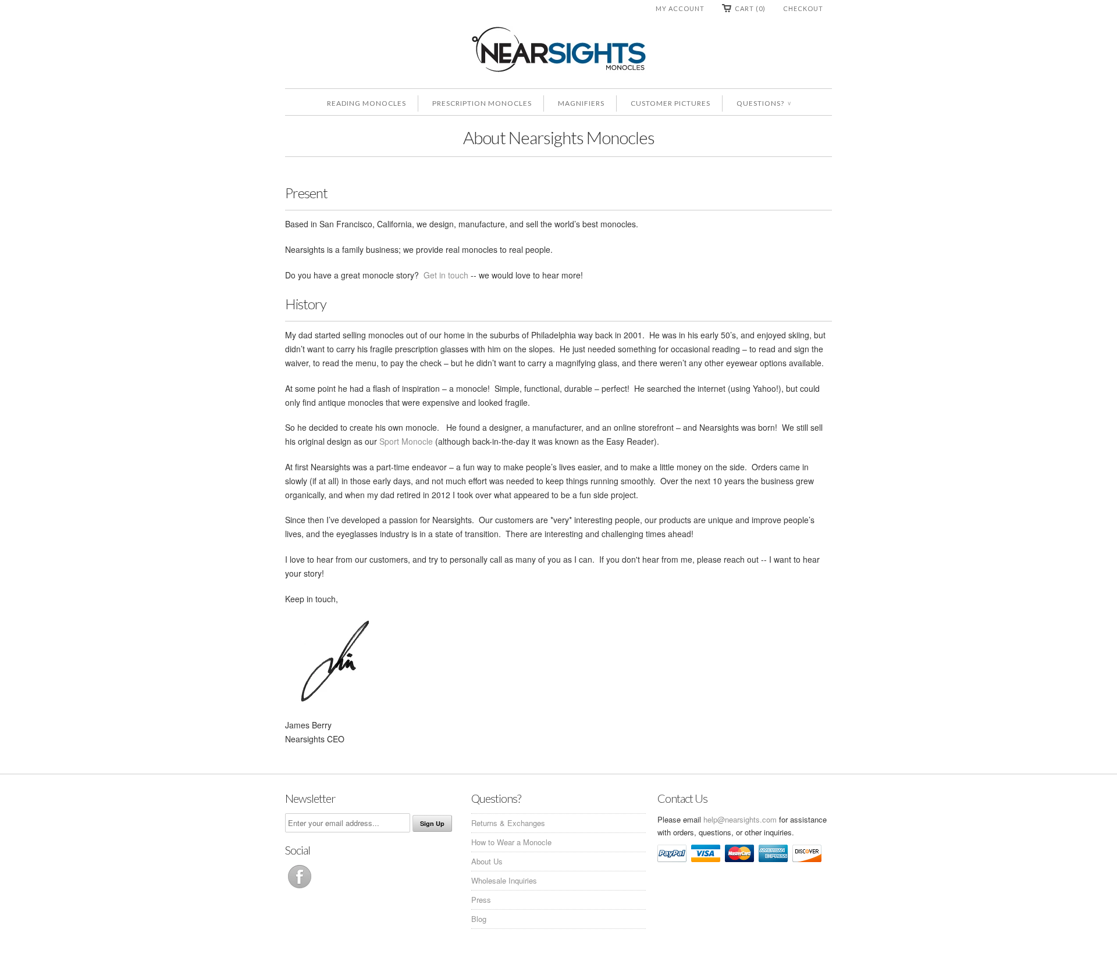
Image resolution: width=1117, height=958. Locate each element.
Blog (478, 918)
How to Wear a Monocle (511, 842)
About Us (487, 861)
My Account (680, 8)
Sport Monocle (406, 441)
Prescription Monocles (482, 103)
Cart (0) (750, 8)
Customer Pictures (670, 103)
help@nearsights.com (740, 819)
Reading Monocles (366, 103)
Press (481, 899)
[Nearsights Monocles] (558, 51)
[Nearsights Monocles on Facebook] (299, 887)
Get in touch (446, 275)
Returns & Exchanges (508, 822)
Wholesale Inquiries (504, 880)
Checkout (803, 8)
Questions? (764, 103)
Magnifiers (581, 103)
